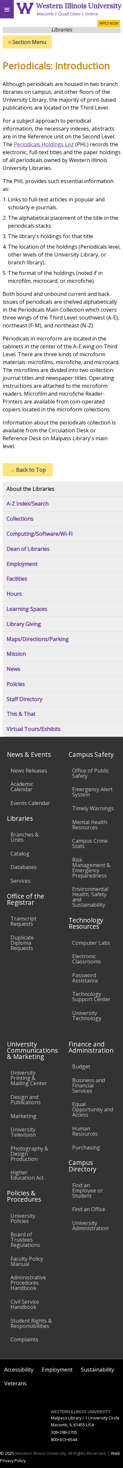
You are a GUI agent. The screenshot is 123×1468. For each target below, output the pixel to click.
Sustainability (97, 1369)
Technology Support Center (91, 996)
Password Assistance (85, 978)
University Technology (86, 1015)
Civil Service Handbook (24, 1304)
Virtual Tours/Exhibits (34, 729)
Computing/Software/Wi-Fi (39, 534)
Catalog (20, 853)
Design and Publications (25, 1099)
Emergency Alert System (92, 792)
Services (20, 880)
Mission (16, 654)
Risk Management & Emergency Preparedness (91, 867)
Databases (23, 867)
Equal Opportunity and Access (92, 1109)
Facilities (17, 579)
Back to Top (28, 469)
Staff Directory (24, 699)
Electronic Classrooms (86, 959)
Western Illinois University (78, 5)
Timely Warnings (93, 808)
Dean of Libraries (28, 549)
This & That (21, 714)
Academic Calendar (21, 786)
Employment (22, 564)
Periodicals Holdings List (44, 144)
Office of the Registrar (25, 899)
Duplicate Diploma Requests (22, 943)
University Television (23, 1132)
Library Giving (24, 624)
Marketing (23, 1116)
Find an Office (88, 1209)
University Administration (90, 1225)
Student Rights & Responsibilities (31, 1323)
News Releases (28, 770)
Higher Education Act (27, 1175)
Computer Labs (91, 942)
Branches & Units (24, 837)
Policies (16, 684)
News (13, 669)
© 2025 (7, 1453)
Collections (20, 519)
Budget (81, 1066)
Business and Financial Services (88, 1085)
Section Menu (27, 42)
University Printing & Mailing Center (28, 1078)
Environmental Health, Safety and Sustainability (90, 896)
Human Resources (85, 1131)
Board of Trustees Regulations (25, 1240)
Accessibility (18, 1369)
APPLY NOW (108, 23)
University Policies (22, 1218)
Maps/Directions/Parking (38, 639)
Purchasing (86, 1147)
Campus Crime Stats (90, 843)
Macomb (45, 14)
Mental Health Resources (89, 824)
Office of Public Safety (90, 773)
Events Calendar (30, 803)
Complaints (24, 1339)
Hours (14, 594)
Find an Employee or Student (87, 1190)
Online (91, 14)
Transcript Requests (23, 921)
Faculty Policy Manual (26, 1261)
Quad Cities (69, 14)
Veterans (15, 1383)
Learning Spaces (27, 609)
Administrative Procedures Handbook (28, 1283)
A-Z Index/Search (28, 504)
